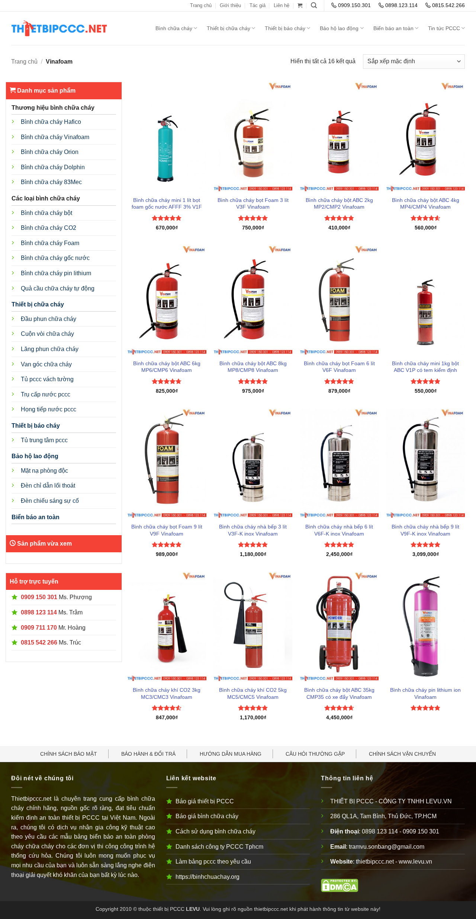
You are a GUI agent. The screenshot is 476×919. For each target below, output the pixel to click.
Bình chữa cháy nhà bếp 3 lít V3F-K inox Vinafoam (253, 530)
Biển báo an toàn (393, 28)
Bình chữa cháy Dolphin (53, 167)
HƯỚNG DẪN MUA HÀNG (230, 754)
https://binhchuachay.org (207, 877)
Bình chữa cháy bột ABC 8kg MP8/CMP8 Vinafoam (253, 366)
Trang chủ (201, 5)
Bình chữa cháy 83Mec (51, 182)
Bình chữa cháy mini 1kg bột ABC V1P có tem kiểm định (425, 366)
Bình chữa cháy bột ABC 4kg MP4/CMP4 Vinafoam (425, 203)
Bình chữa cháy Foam (50, 243)
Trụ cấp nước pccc (45, 394)
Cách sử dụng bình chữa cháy (215, 831)
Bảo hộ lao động (339, 28)
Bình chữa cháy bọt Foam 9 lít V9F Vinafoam (166, 530)
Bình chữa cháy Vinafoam (55, 137)
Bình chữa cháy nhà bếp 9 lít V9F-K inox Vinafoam (425, 530)
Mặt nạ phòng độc (44, 470)
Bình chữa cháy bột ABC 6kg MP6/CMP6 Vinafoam (166, 366)
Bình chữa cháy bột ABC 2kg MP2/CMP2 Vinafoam (339, 203)
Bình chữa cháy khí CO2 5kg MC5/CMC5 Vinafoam (253, 693)
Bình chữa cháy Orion (49, 152)
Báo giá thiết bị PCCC (205, 801)
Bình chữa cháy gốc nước (55, 258)
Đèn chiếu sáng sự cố (50, 501)
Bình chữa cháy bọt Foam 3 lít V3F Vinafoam (253, 203)
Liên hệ (281, 5)
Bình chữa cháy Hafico (51, 122)
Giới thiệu (230, 5)
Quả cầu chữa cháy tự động (57, 288)
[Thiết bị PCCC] (71, 28)
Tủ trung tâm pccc (44, 440)
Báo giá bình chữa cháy (207, 816)
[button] (300, 5)
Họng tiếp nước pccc (48, 409)
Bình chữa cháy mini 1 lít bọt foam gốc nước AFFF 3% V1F (167, 203)
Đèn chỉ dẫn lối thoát (48, 485)
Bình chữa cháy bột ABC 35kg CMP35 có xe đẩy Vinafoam (339, 693)
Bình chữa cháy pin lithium (56, 273)
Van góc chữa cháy (46, 364)
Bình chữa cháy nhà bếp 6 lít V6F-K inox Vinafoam (339, 530)
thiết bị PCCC (168, 909)
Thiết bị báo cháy (285, 28)
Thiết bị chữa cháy (228, 28)
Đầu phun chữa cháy (48, 319)
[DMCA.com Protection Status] (339, 885)
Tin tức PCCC (444, 28)
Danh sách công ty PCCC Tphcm (219, 847)
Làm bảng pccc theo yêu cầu (213, 861)
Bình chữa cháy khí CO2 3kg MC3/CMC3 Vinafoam (166, 693)
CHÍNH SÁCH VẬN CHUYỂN (402, 754)
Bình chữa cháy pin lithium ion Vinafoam (425, 693)
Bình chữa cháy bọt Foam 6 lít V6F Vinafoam (339, 366)
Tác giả (258, 5)
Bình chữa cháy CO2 (48, 228)
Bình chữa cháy (173, 28)
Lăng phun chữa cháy (49, 349)
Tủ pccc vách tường (47, 379)
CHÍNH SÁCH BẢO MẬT (68, 754)
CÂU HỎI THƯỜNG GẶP (315, 754)
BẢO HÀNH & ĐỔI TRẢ (148, 754)
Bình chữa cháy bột (46, 213)
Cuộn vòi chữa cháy (47, 334)
